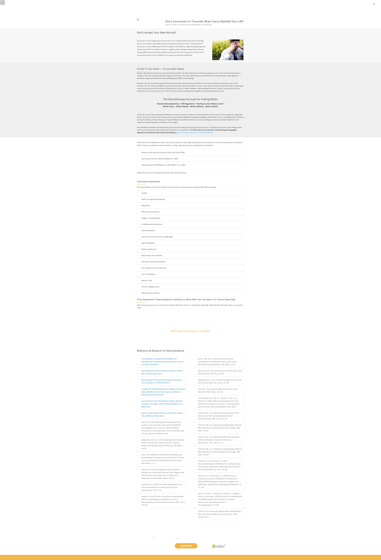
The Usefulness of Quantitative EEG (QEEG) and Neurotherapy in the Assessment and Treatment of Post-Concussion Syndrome (162, 362)
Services (215, 557)
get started (224, 557)
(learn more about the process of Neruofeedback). (194, 132)
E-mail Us (157, 538)
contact (232, 557)
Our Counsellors (204, 557)
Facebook (214, 539)
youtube (220, 539)
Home (195, 557)
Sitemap (240, 557)
